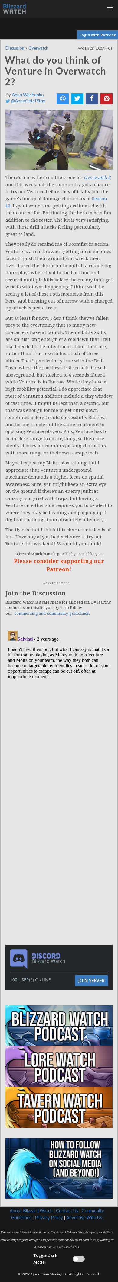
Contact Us (67, 1210)
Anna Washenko (28, 94)
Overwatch (38, 48)
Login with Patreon (97, 35)
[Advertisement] (60, 822)
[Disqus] (59, 704)
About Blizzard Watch (31, 1210)
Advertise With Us (84, 1217)
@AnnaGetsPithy (27, 100)
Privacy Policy (49, 1217)
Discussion (14, 48)
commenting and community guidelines (51, 613)
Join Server (91, 980)
